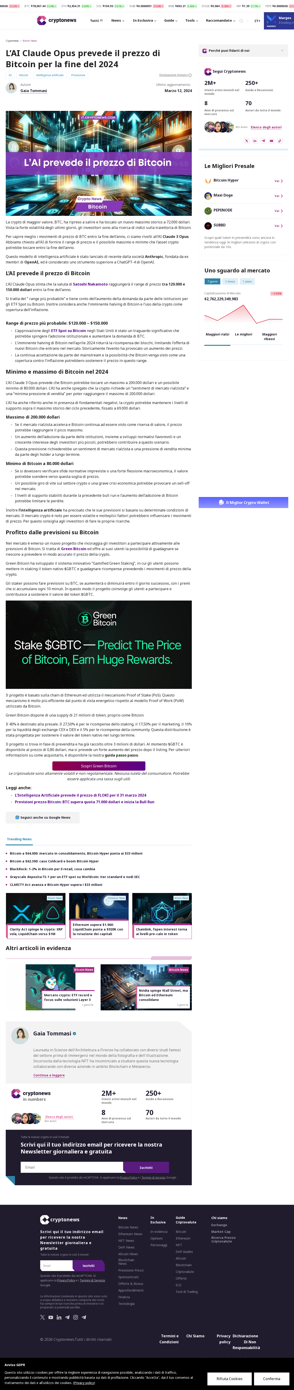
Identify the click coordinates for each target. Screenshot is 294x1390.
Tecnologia (126, 1304)
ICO (178, 1285)
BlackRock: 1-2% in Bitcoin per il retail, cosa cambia (52, 869)
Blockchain (184, 1265)
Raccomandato (219, 20)
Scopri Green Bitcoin (98, 766)
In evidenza (158, 1232)
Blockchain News (126, 1262)
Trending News (19, 839)
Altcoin (181, 1258)
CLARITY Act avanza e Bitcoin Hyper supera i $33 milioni (56, 884)
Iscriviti (146, 1167)
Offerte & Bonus (130, 1284)
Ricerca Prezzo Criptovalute (223, 1239)
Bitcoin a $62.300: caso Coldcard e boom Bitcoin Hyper (54, 861)
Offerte (181, 1278)
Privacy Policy (128, 1177)
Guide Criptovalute (186, 1219)
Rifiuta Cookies (230, 1378)
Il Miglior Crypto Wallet (247, 502)
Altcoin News (128, 1254)
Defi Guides (184, 1252)
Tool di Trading (187, 1292)
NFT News (126, 1241)
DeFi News (126, 1247)
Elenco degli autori (266, 127)
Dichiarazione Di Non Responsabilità (245, 1341)
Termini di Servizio (153, 1177)
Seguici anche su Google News (45, 817)
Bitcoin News (30, 40)
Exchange (219, 1225)
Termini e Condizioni (169, 1338)
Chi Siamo (195, 1335)
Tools (190, 20)
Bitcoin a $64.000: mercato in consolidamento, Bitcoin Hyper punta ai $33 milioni (76, 853)
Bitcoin (181, 1232)
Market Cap (221, 1232)
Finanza (124, 1297)
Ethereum (183, 1238)
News (116, 20)
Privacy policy (223, 1338)
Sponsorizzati (128, 1277)
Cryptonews (12, 40)
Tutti (94, 20)
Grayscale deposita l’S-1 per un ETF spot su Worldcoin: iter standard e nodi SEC (75, 877)
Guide (169, 20)
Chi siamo (219, 1218)
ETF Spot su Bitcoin (68, 330)
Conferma (271, 1378)
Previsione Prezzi (131, 1270)
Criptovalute (185, 1272)
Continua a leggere (49, 1075)
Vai (277, 181)
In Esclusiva (143, 20)
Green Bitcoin (73, 548)
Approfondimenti (131, 1290)
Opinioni (156, 1238)
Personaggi (158, 1245)
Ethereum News (130, 1234)
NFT (179, 1245)
